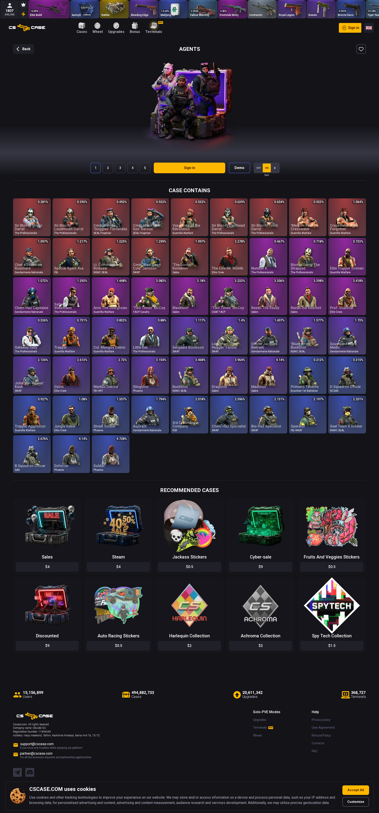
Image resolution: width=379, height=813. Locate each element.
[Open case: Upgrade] (49, 9)
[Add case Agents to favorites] (361, 49)
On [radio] (266, 168)
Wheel (257, 735)
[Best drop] (23, 4)
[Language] (369, 28)
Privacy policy (321, 720)
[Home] (27, 27)
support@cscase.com (37, 744)
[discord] (29, 772)
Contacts (318, 743)
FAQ (314, 751)
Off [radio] (258, 168)
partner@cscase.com (36, 753)
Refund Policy (321, 735)
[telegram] (17, 772)
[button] (75, 502)
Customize (355, 802)
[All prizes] (23, 14)
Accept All (355, 790)
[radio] (275, 167)
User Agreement (323, 727)
